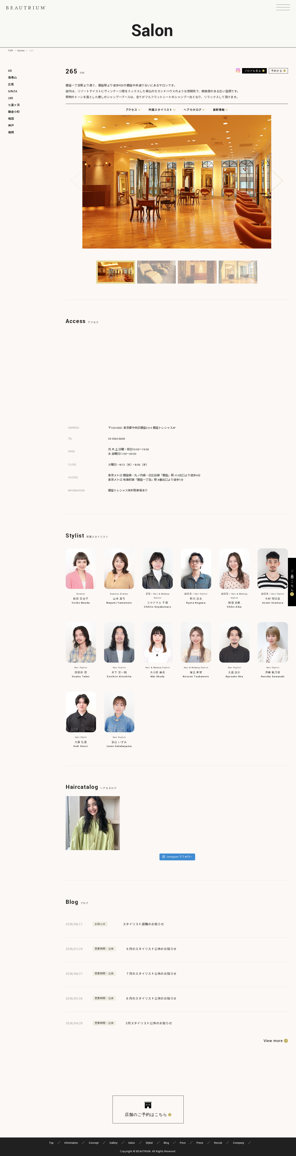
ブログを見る (252, 71)
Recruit (218, 1143)
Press (200, 1143)
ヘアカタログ (192, 109)
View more (273, 1040)
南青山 (12, 77)
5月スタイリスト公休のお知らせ (149, 1023)
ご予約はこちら (292, 579)
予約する (276, 71)
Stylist (149, 1143)
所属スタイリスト (160, 109)
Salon (21, 50)
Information (71, 1143)
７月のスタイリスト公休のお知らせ (151, 973)
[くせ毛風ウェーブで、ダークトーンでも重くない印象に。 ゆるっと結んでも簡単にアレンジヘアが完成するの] (93, 823)
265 (10, 98)
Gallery (113, 1143)
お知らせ (100, 924)
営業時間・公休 (104, 949)
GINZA (12, 91)
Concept (94, 1143)
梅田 (11, 118)
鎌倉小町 (14, 112)
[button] (283, 8)
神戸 (11, 125)
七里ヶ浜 (14, 105)
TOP (10, 50)
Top (51, 1143)
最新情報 (219, 109)
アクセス (131, 109)
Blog (166, 1143)
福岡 (11, 132)
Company (238, 1143)
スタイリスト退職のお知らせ (143, 924)
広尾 (11, 84)
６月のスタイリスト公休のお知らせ (151, 998)
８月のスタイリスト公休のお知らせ (151, 949)
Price (183, 1143)
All (10, 70)
